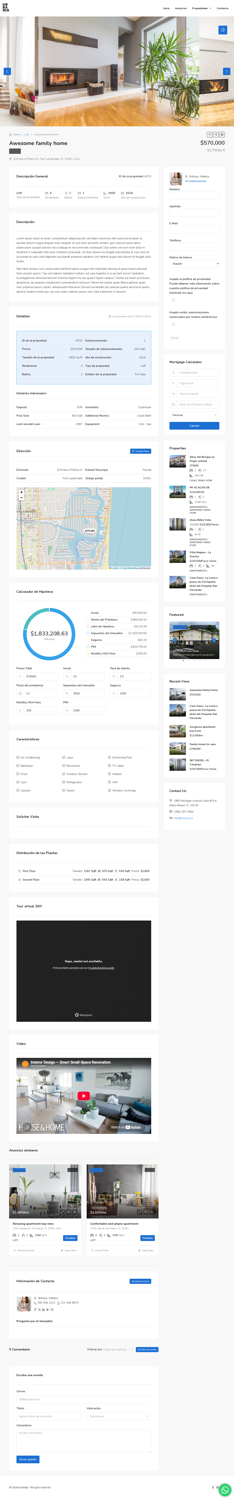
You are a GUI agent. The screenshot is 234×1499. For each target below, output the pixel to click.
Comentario (23, 1425)
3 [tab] (196, 662)
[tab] (222, 30)
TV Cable (118, 766)
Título (20, 1408)
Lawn (70, 757)
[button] (21, 492)
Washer (117, 774)
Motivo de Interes (180, 257)
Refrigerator (74, 782)
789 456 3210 (46, 1303)
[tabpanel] (194, 640)
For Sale (15, 151)
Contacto (223, 8)
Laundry (26, 790)
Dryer (24, 774)
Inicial (67, 668)
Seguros (115, 685)
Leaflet (114, 567)
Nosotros (181, 8)
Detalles (70, 1238)
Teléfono (175, 240)
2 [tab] (191, 662)
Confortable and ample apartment (114, 1224)
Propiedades (200, 8)
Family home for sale (203, 744)
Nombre (174, 189)
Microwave (73, 766)
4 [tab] (202, 662)
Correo (20, 1391)
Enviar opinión (28, 1459)
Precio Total (24, 668)
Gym (24, 782)
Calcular (194, 426)
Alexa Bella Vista (200, 520)
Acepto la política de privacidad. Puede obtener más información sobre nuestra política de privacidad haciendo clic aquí (194, 286)
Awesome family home (204, 690)
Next (226, 71)
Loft (27, 134)
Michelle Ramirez (25, 1250)
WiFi (115, 782)
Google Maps (142, 451)
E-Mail (173, 223)
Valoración (94, 1408)
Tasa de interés (120, 668)
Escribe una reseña (147, 1349)
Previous (7, 71)
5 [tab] (207, 662)
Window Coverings (124, 790)
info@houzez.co (183, 818)
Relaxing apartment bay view (33, 1224)
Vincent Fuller (102, 1250)
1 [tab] (185, 662)
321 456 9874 (69, 1303)
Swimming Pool (122, 757)
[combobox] (118, 1349)
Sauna (70, 790)
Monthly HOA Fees (28, 702)
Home (16, 134)
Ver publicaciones (140, 1281)
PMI (65, 702)
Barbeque (27, 766)
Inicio (166, 8)
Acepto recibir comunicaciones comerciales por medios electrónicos (193, 315)
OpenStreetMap (130, 567)
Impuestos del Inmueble (79, 685)
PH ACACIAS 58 (199, 487)
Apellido (175, 206)
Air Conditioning (30, 757)
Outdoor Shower (77, 774)
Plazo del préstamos (29, 685)
